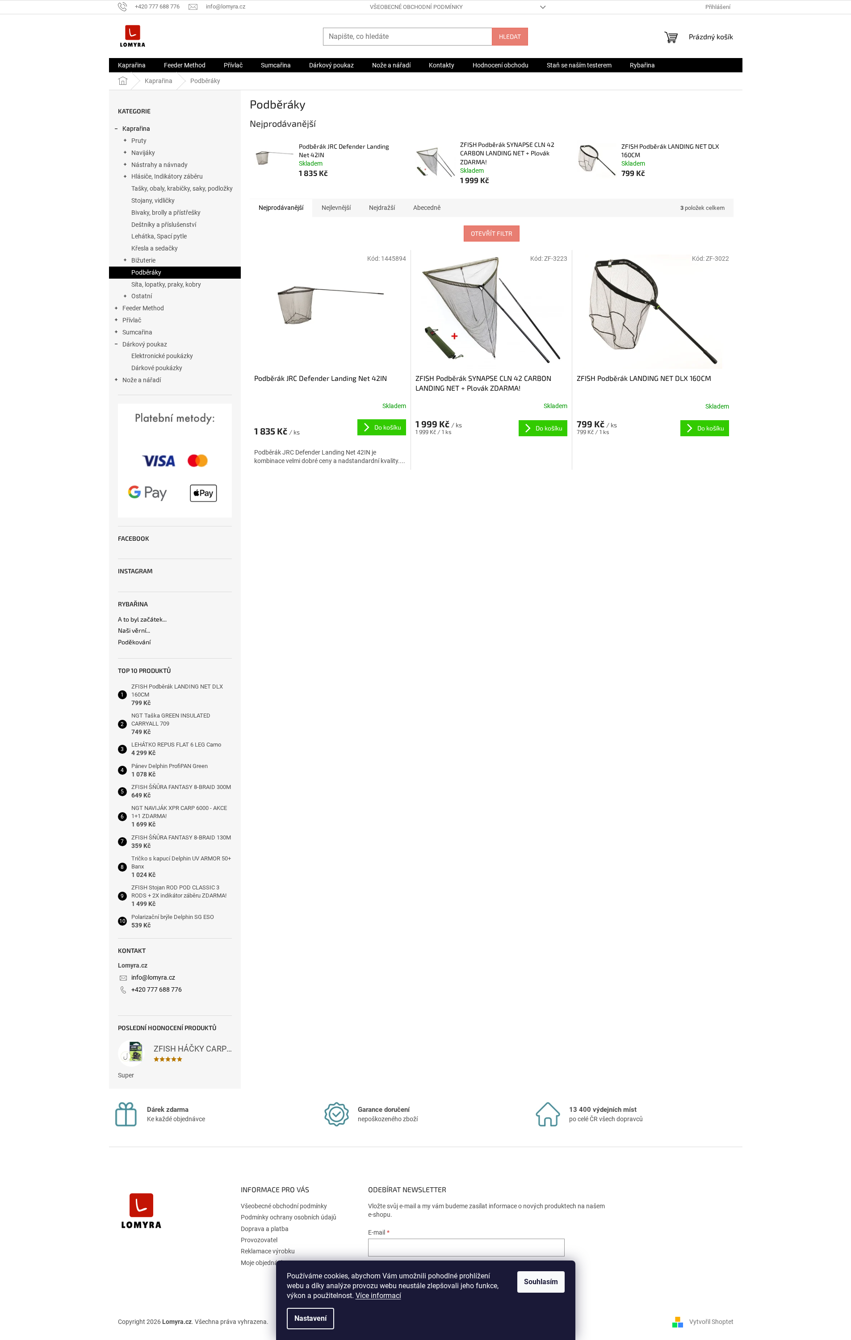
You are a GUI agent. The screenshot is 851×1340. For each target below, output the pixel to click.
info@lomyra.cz (153, 977)
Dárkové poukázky (156, 368)
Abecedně (426, 207)
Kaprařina (136, 128)
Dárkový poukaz (144, 344)
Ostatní (141, 296)
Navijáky (143, 152)
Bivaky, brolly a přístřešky (166, 212)
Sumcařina (137, 332)
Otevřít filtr (491, 233)
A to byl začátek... (142, 619)
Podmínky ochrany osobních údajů (288, 1217)
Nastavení (310, 1318)
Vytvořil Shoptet (711, 1321)
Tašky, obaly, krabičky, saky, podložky (182, 188)
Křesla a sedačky (154, 248)
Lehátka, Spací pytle (159, 236)
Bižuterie (143, 260)
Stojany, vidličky (153, 200)
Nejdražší (382, 207)
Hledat (510, 36)
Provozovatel (259, 1240)
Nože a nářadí (141, 380)
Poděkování (134, 642)
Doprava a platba (265, 1228)
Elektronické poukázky (162, 355)
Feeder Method (143, 308)
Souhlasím (541, 1281)
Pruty (139, 140)
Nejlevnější (336, 207)
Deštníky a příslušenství (163, 224)
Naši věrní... (134, 630)
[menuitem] (132, 65)
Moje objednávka (264, 1262)
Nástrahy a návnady (159, 164)
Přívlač (131, 320)
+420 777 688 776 (156, 989)
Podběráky (146, 272)
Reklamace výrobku (268, 1251)
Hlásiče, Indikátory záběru (167, 176)
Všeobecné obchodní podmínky (416, 7)
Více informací (378, 1295)
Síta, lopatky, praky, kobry (166, 284)
